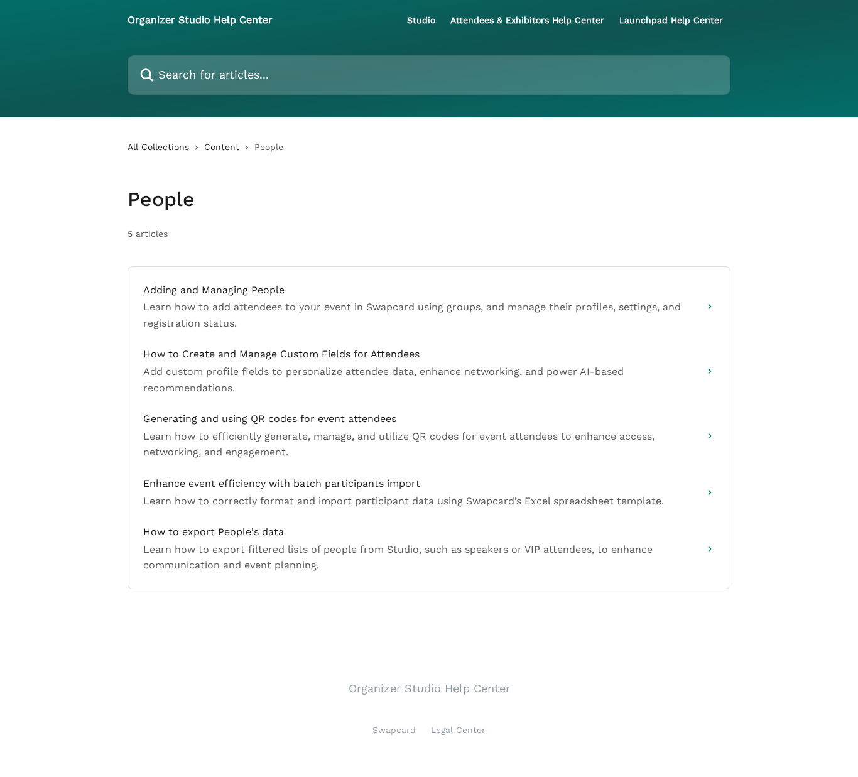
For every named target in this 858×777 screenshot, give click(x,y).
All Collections (158, 147)
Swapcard (394, 730)
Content (221, 147)
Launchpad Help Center (671, 20)
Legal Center (458, 730)
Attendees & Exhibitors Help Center (527, 20)
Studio (421, 20)
